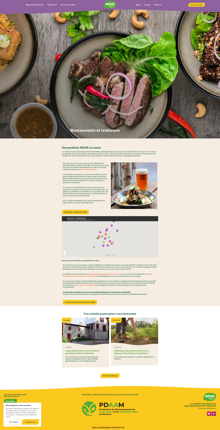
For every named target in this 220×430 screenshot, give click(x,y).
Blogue (138, 5)
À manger (66, 320)
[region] (22, 415)
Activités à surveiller (67, 5)
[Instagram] (214, 414)
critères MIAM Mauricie (88, 169)
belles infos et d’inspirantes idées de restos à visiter (103, 274)
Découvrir (158, 5)
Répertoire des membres (35, 5)
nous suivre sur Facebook (85, 285)
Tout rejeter (13, 422)
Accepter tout (30, 422)
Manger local (52, 5)
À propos (147, 5)
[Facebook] (209, 414)
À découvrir (116, 320)
